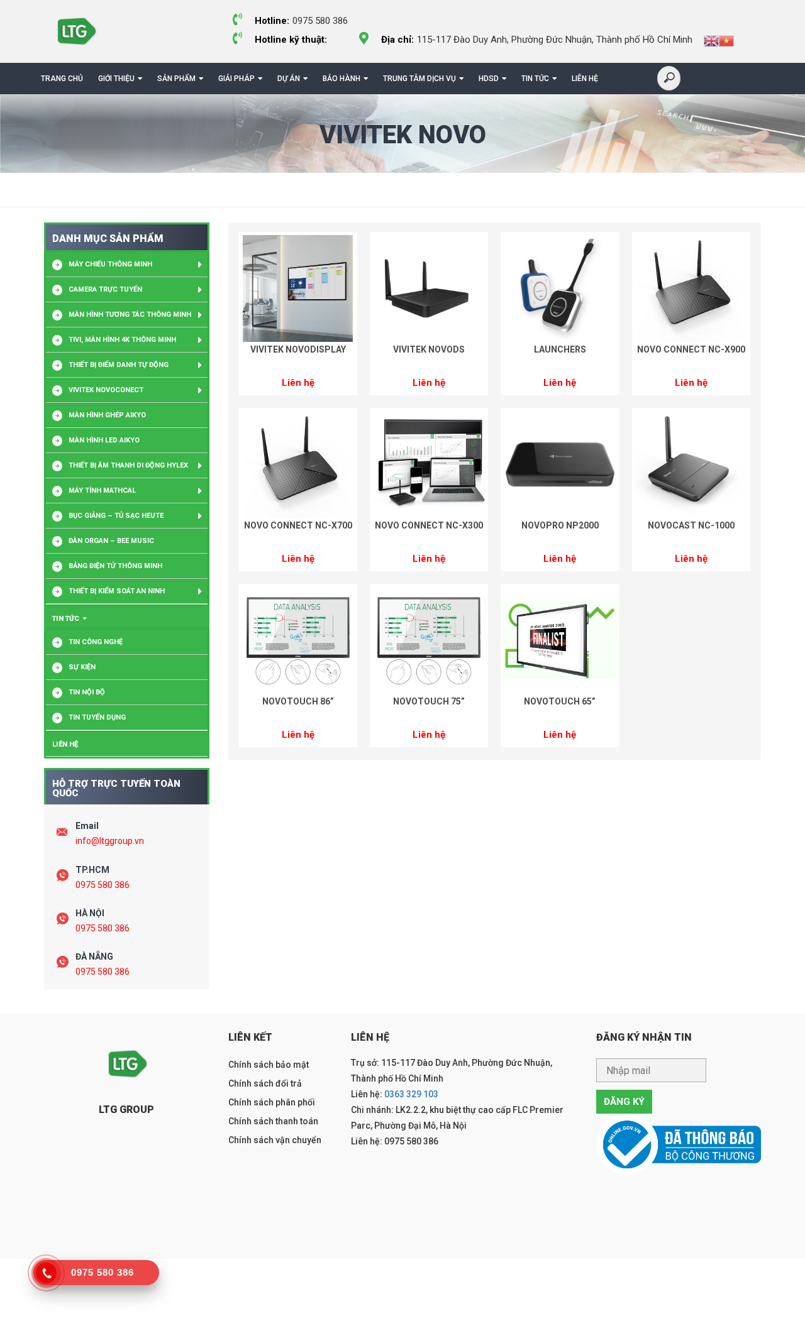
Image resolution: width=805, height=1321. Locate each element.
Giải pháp (236, 78)
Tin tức (535, 78)
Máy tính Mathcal (102, 490)
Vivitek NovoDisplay (298, 349)
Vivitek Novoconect (106, 390)
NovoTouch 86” (298, 701)
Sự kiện (82, 667)
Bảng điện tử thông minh (115, 566)
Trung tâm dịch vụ (419, 78)
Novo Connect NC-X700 (298, 525)
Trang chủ (62, 78)
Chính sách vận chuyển (274, 1140)
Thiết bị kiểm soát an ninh (117, 591)
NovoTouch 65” (560, 701)
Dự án (288, 78)
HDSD (489, 78)
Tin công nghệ (96, 642)
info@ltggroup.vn (109, 841)
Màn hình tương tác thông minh (130, 314)
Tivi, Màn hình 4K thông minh (122, 340)
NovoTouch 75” (429, 701)
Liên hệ (585, 78)
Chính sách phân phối (271, 1102)
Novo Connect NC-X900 (691, 349)
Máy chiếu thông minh (110, 264)
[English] (711, 40)
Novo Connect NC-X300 (429, 525)
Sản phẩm (176, 78)
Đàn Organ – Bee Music (111, 541)
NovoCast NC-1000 (691, 525)
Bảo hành (341, 78)
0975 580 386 (102, 885)
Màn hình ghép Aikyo (107, 415)
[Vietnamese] (726, 40)
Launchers (560, 349)
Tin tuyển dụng (97, 717)
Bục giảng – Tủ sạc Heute (116, 516)
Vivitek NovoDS (429, 349)
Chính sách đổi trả (265, 1083)
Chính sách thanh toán (273, 1121)
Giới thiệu (116, 78)
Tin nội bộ (87, 692)
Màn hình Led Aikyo (104, 440)
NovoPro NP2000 (560, 525)
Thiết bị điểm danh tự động (119, 365)
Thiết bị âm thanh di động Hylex (128, 465)
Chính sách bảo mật (268, 1065)
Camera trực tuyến (105, 289)
